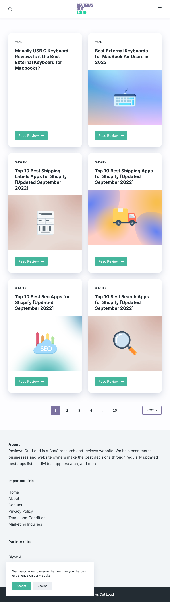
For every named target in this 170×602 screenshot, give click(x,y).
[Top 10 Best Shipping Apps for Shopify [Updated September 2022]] (125, 217)
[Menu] (160, 9)
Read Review (33, 136)
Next (150, 410)
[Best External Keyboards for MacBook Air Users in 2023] (125, 97)
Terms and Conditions (28, 518)
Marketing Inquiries (25, 524)
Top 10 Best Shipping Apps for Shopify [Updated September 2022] (124, 176)
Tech (18, 42)
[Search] (10, 9)
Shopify (21, 162)
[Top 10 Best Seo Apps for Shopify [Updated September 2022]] (45, 343)
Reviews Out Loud (24, 451)
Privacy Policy (20, 511)
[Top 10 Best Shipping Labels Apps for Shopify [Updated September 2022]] (45, 222)
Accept (21, 586)
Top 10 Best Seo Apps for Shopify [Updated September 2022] (42, 302)
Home (13, 492)
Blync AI (15, 557)
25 (115, 410)
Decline (42, 586)
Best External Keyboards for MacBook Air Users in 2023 (121, 56)
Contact (15, 505)
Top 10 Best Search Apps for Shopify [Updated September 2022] (122, 302)
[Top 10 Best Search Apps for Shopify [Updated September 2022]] (125, 343)
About (13, 498)
